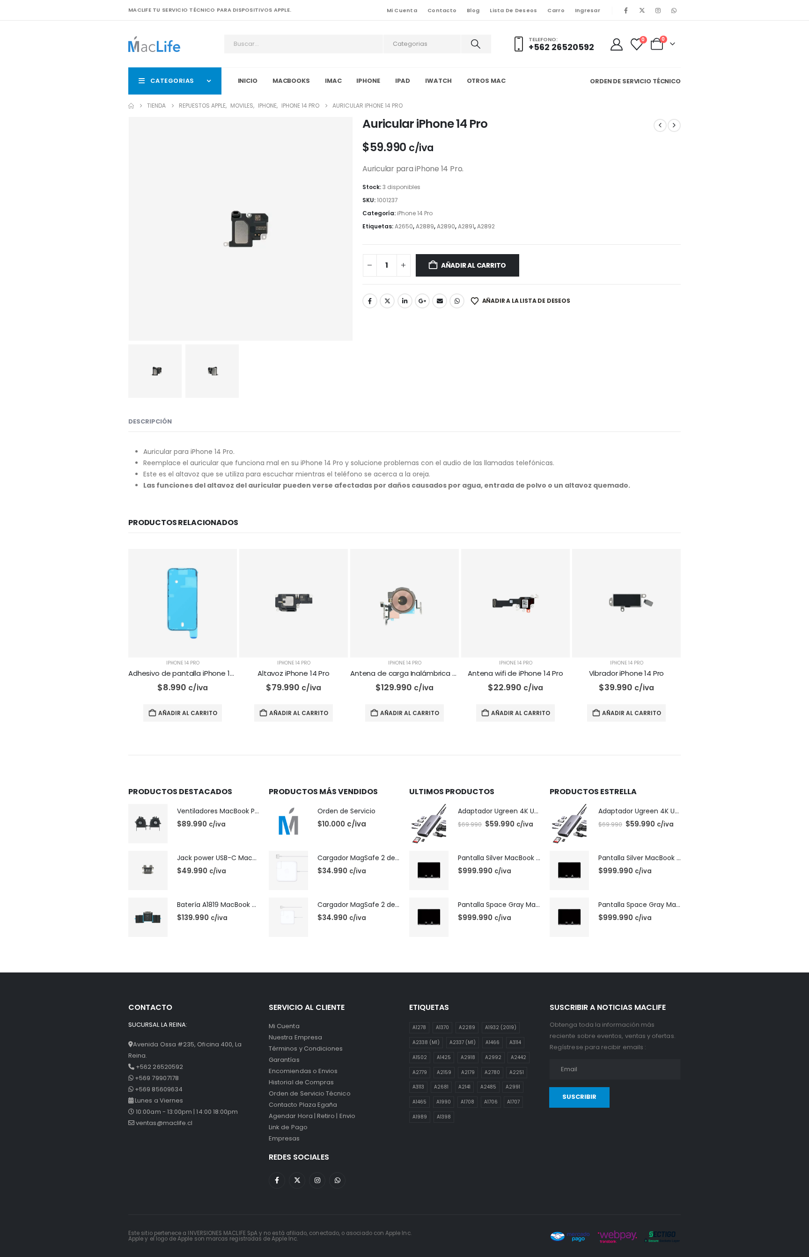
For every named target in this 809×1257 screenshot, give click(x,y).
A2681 (441, 1086)
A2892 (486, 226)
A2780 (492, 1072)
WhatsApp (456, 300)
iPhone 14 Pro (415, 213)
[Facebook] (625, 10)
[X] (641, 10)
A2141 (464, 1086)
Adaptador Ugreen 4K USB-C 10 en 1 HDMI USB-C (535, 811)
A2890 (446, 226)
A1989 (419, 1116)
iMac (333, 80)
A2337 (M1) (462, 1042)
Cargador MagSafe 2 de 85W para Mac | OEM (390, 857)
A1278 (419, 1027)
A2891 (466, 226)
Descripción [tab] (150, 421)
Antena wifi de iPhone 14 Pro (515, 673)
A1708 (467, 1101)
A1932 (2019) (500, 1027)
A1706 (491, 1101)
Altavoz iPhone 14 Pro (293, 673)
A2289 (467, 1027)
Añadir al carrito (473, 265)
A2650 (404, 226)
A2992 (493, 1057)
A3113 (418, 1086)
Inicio (247, 80)
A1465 (419, 1101)
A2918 (468, 1057)
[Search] (475, 44)
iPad (403, 80)
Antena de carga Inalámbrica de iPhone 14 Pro (428, 673)
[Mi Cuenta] (616, 44)
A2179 (468, 1072)
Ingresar (587, 10)
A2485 (488, 1086)
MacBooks (291, 80)
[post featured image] (182, 603)
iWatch (438, 80)
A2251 (516, 1072)
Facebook (369, 300)
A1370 (442, 1027)
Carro (555, 10)
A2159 (444, 1072)
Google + (422, 300)
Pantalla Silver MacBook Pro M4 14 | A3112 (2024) (535, 857)
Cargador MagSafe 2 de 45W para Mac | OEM (391, 904)
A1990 (443, 1101)
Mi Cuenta (402, 10)
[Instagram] (657, 10)
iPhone (368, 80)
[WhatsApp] (673, 10)
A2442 (518, 1057)
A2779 (419, 1072)
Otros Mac (486, 80)
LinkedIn (404, 300)
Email (439, 300)
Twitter (387, 300)
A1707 (513, 1101)
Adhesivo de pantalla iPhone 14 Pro (187, 673)
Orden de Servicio (346, 811)
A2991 (513, 1086)
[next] (674, 125)
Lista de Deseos (513, 10)
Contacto (441, 10)
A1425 (444, 1057)
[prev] (660, 125)
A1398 (444, 1116)
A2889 (425, 226)
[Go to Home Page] (131, 105)
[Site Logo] (154, 43)
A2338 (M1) (426, 1042)
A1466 (492, 1042)
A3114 (515, 1042)
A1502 (419, 1057)
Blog (473, 10)
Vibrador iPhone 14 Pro (626, 673)
